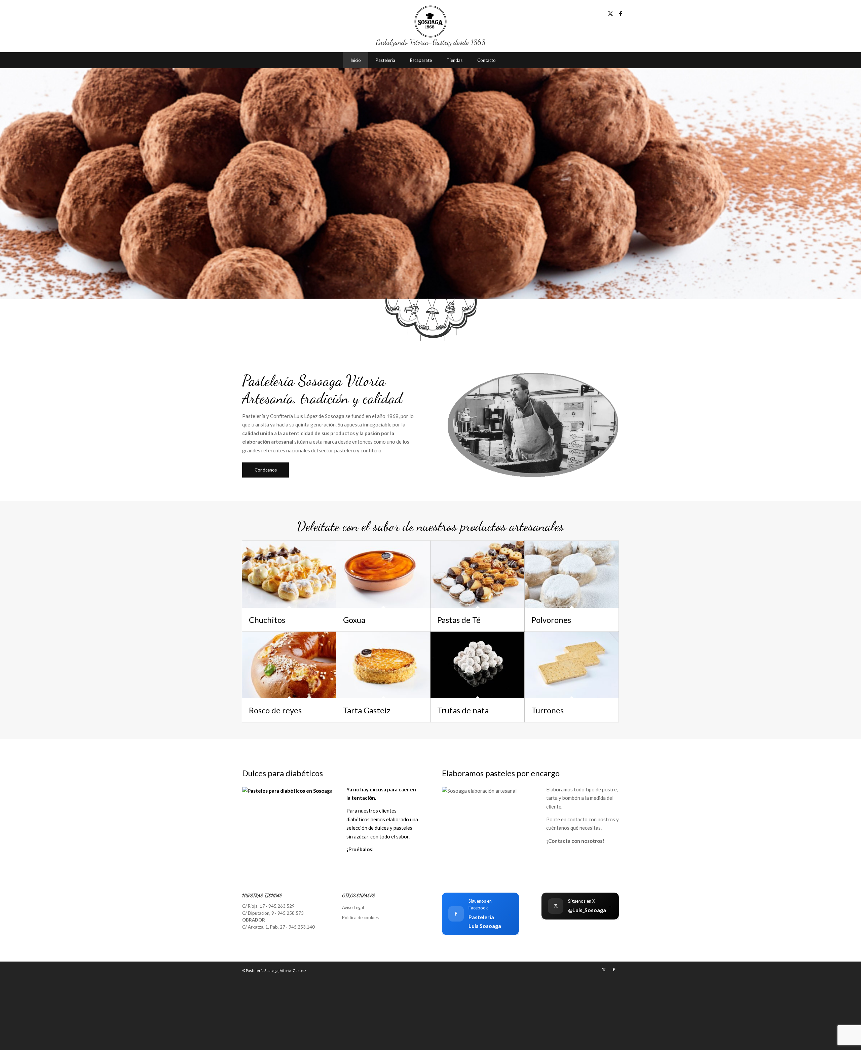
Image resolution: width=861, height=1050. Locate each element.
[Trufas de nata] (477, 665)
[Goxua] (383, 574)
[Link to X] (610, 13)
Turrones (547, 710)
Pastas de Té (459, 620)
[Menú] (510, 60)
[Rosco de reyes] (289, 665)
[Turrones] (572, 665)
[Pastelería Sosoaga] (430, 21)
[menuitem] (355, 60)
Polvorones (551, 620)
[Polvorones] (572, 574)
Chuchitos (267, 620)
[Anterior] (6, 175)
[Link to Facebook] (620, 13)
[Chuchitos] (289, 574)
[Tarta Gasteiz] (383, 665)
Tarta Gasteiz (366, 710)
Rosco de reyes (275, 710)
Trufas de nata (463, 710)
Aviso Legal (353, 907)
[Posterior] (855, 175)
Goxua (354, 620)
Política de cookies (360, 917)
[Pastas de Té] (477, 574)
